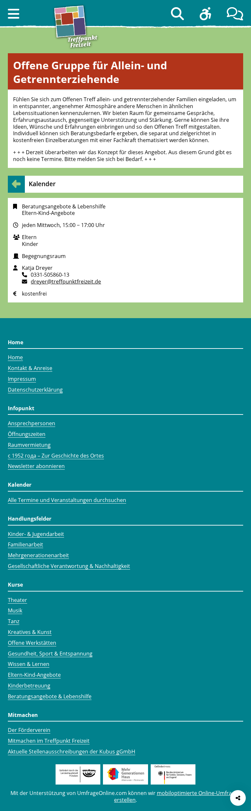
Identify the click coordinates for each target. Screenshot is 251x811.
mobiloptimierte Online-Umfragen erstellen (177, 796)
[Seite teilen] (238, 798)
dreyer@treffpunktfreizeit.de (66, 281)
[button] (13, 13)
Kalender (42, 183)
